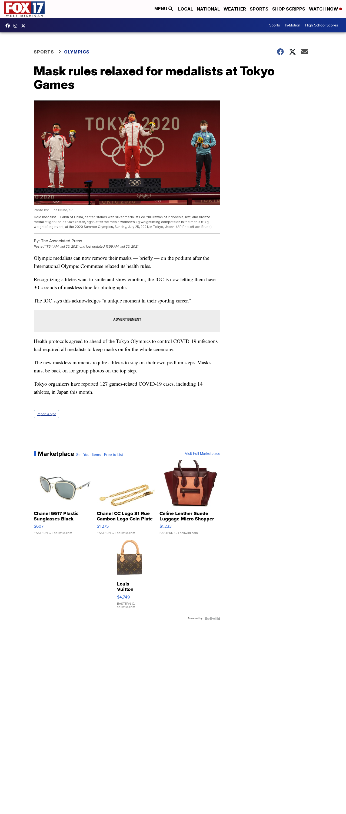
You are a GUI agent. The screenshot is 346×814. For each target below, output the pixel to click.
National (208, 9)
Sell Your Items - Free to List (99, 455)
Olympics (76, 52)
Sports (259, 9)
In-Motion (292, 25)
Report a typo (46, 414)
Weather (235, 9)
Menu (161, 8)
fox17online (8, 25)
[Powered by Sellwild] (212, 618)
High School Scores (321, 25)
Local (185, 9)
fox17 (24, 25)
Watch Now (324, 9)
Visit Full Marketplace (202, 454)
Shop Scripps (288, 9)
